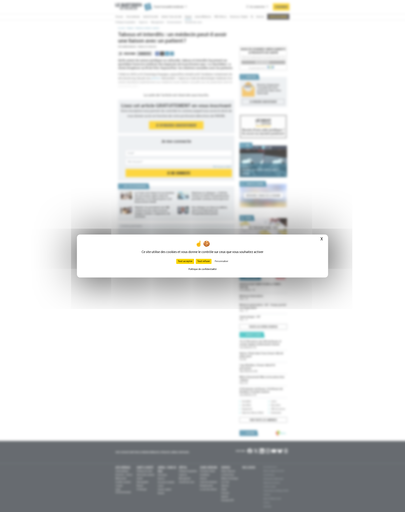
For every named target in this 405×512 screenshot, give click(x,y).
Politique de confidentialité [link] (202, 269)
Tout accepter (185, 261)
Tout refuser (203, 261)
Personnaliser (221, 261)
